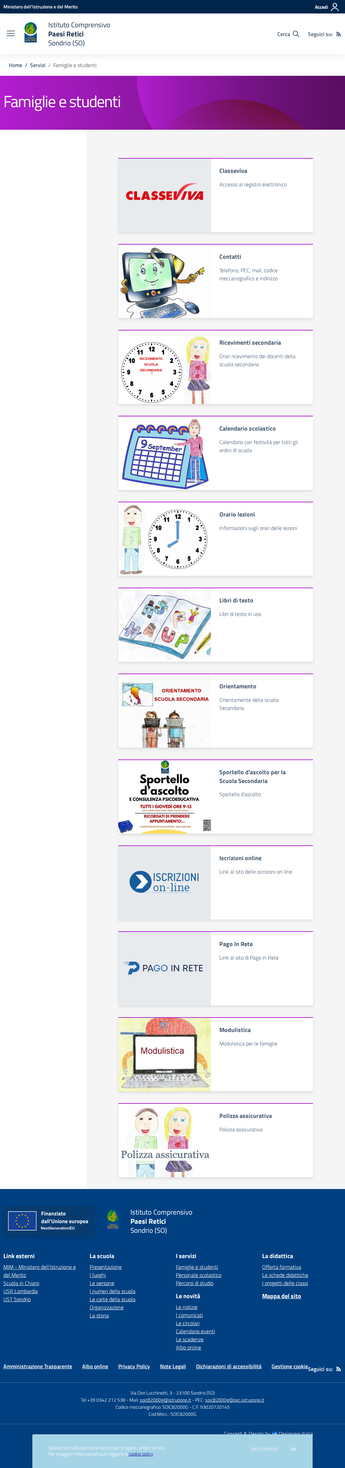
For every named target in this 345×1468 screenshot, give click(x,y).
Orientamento (237, 686)
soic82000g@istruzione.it (165, 1399)
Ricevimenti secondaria (250, 342)
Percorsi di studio (194, 1283)
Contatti (230, 256)
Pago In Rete (236, 943)
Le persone (102, 1283)
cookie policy (141, 1454)
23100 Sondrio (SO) (195, 1392)
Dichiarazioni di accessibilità (228, 1366)
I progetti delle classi (285, 1283)
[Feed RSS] (339, 34)
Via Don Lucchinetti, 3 (151, 1392)
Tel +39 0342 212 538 (103, 1399)
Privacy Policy (134, 1366)
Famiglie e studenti (197, 1267)
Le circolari (187, 1323)
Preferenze (264, 1449)
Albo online (188, 1347)
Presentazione (106, 1267)
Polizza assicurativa (245, 1115)
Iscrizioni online (240, 858)
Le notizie (186, 1307)
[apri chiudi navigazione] (11, 34)
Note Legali (173, 1366)
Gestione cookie (290, 1366)
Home (15, 65)
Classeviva (233, 170)
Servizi (37, 65)
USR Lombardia (20, 1291)
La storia (99, 1315)
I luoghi (98, 1275)
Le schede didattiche (285, 1275)
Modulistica (235, 1029)
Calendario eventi (195, 1331)
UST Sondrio (17, 1299)
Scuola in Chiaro (21, 1283)
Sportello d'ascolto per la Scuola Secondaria (252, 776)
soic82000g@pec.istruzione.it (234, 1399)
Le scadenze (189, 1339)
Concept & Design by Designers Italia (268, 1434)
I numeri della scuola (112, 1291)
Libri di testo (236, 600)
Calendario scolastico (247, 428)
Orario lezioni (237, 514)
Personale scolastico (198, 1275)
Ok (294, 1449)
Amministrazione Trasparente (37, 1366)
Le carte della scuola (112, 1299)
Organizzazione (107, 1307)
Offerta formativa (281, 1267)
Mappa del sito (281, 1296)
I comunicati (189, 1315)
